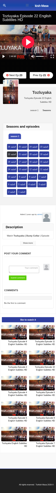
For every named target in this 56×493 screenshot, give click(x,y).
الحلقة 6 (11, 184)
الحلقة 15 (44, 162)
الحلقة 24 (33, 147)
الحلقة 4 (31, 184)
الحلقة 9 (22, 177)
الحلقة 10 (12, 177)
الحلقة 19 (44, 154)
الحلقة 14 (12, 169)
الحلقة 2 (11, 192)
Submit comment (18, 278)
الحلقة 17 (23, 162)
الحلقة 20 (33, 154)
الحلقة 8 (32, 177)
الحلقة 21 (23, 154)
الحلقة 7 (42, 177)
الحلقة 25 (23, 147)
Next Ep (15, 75)
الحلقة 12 (33, 169)
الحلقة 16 (33, 162)
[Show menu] (27, 5)
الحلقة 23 (44, 147)
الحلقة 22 (12, 154)
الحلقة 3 (42, 184)
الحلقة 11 (44, 169)
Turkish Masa (39, 6)
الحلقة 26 (12, 147)
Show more (28, 243)
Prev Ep (40, 75)
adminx (40, 214)
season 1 (15, 136)
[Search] (4, 5)
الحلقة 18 (12, 162)
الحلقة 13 (23, 169)
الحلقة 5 (21, 184)
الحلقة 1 (21, 192)
